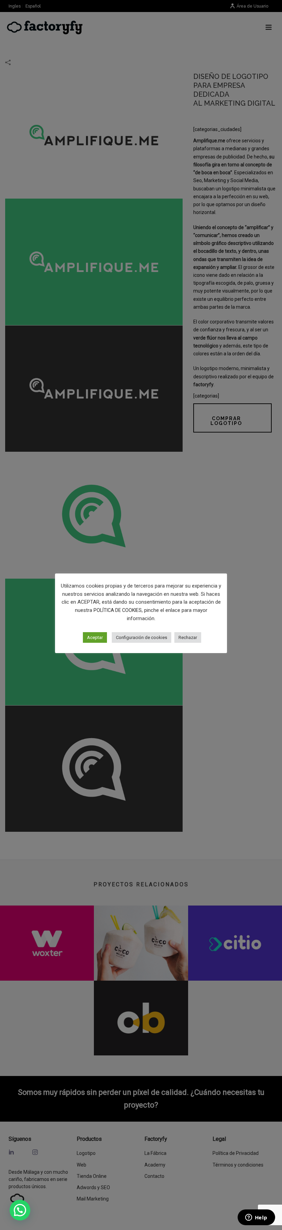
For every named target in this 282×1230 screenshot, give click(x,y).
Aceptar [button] (95, 637)
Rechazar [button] (187, 637)
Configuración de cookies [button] (141, 637)
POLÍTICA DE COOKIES (118, 610)
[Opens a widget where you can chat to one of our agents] (256, 1218)
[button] (20, 1210)
